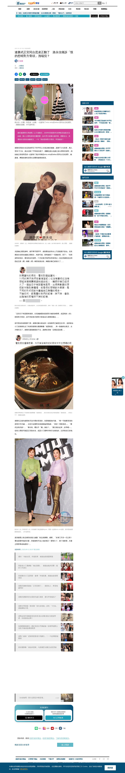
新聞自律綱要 (61, 759)
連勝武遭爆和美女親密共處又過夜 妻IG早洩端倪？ (37, 597)
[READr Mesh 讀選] (71, 3)
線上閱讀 (65, 745)
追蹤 (47, 728)
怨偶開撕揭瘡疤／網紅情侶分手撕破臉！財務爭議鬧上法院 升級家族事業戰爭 (38, 627)
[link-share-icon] (24, 74)
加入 (39, 728)
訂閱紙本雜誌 (104, 16)
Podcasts (94, 16)
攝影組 (21, 68)
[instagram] (104, 759)
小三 (27, 79)
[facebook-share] (16, 74)
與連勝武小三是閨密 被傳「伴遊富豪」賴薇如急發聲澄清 (38, 577)
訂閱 (56, 728)
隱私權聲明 (23, 769)
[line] (94, 759)
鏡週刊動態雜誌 (48, 738)
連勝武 (39, 79)
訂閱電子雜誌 (32, 759)
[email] (108, 759)
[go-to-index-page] (21, 3)
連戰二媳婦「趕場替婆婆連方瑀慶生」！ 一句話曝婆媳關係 (38, 637)
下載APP (51, 759)
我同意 (110, 767)
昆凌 (16, 79)
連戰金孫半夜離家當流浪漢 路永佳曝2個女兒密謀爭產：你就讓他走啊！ (37, 617)
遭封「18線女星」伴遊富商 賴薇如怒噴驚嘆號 (35, 557)
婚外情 (33, 79)
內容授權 (43, 759)
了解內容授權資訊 (62, 738)
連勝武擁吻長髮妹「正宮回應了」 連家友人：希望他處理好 (38, 587)
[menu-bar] (106, 3)
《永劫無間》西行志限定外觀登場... (31, 698)
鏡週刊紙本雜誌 (35, 738)
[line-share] (20, 74)
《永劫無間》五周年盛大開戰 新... (103, 205)
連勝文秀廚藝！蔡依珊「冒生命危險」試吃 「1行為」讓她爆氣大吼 (38, 607)
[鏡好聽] (54, 3)
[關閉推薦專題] (123, 377)
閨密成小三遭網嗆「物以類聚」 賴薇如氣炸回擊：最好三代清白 (38, 567)
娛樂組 (21, 66)
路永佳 (45, 79)
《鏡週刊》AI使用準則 (75, 759)
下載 (64, 728)
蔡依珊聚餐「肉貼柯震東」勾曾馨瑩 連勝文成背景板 (37, 647)
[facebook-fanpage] (100, 759)
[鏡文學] (63, 3)
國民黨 (22, 79)
